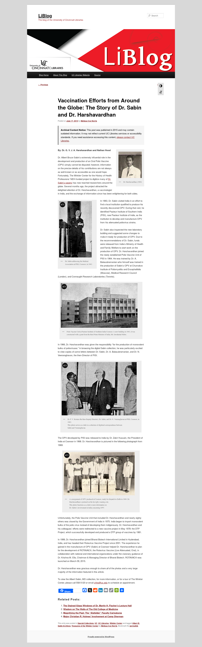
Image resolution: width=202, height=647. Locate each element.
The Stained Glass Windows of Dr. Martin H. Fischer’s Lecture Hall (97, 605)
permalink (134, 626)
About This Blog (60, 75)
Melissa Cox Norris (89, 121)
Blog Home (44, 75)
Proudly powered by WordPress (101, 636)
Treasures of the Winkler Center (85, 626)
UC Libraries (103, 623)
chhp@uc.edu (101, 582)
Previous (43, 84)
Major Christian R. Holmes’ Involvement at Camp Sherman (93, 616)
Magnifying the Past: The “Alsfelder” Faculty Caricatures (92, 612)
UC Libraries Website (81, 75)
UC (96, 623)
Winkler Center (116, 623)
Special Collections (86, 623)
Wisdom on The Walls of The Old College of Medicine (90, 609)
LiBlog (45, 15)
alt (62, 204)
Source (97, 75)
